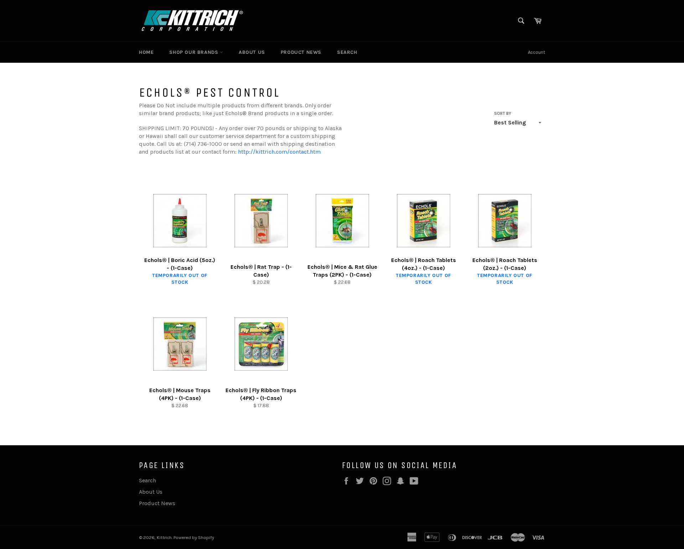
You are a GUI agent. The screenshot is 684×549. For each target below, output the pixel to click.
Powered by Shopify (193, 537)
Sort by (502, 113)
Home (146, 52)
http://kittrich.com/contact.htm (279, 151)
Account (536, 52)
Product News (301, 52)
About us (252, 52)
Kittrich (164, 537)
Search (347, 52)
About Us (150, 491)
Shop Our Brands (194, 52)
